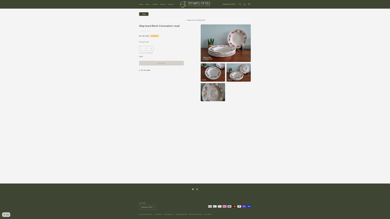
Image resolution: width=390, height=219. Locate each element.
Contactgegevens (168, 214)
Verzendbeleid (208, 214)
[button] (148, 4)
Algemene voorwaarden (195, 214)
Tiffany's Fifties (148, 214)
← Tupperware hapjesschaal (195, 20)
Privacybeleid (158, 214)
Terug (143, 14)
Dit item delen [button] (145, 70)
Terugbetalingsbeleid (181, 214)
